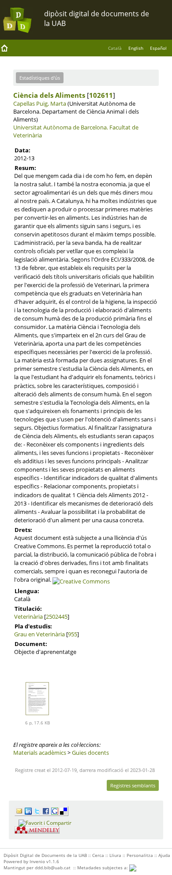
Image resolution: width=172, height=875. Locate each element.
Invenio (37, 861)
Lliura (115, 855)
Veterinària (28, 616)
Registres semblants (132, 785)
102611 (101, 95)
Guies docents (90, 753)
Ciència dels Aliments (49, 95)
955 (72, 634)
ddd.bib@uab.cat (53, 867)
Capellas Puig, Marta (39, 103)
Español (158, 48)
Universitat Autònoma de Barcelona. (60, 127)
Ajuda (164, 855)
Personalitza (140, 855)
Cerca (98, 855)
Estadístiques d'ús (39, 77)
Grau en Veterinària (39, 634)
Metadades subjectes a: (103, 867)
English (135, 48)
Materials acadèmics (39, 753)
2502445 (56, 616)
